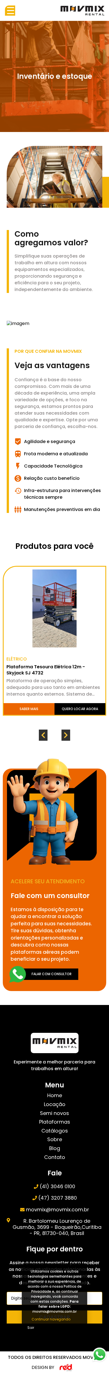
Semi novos (54, 1113)
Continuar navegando (51, 1319)
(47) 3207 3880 (57, 1198)
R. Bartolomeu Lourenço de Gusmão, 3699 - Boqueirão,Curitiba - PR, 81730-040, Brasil (57, 1227)
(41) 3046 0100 (57, 1186)
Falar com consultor (52, 974)
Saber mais (30, 708)
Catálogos (54, 1131)
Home (54, 1095)
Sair (30, 1327)
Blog (54, 1148)
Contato (54, 1157)
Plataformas (54, 1122)
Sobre (54, 1139)
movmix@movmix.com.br (57, 1210)
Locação (54, 1104)
